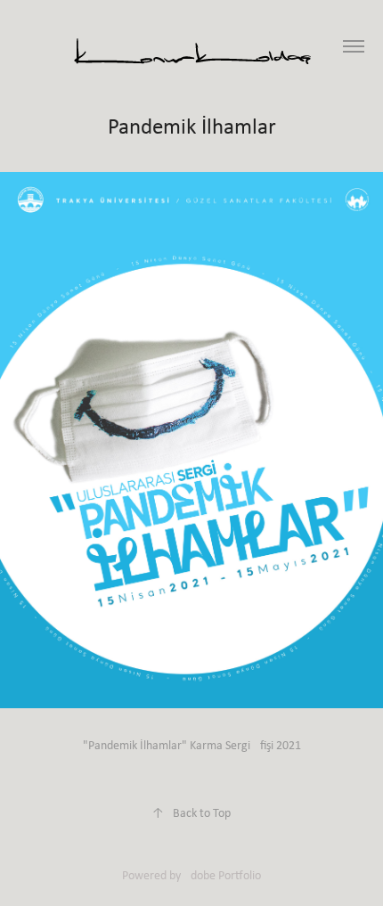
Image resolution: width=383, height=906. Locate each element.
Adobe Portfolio (222, 875)
